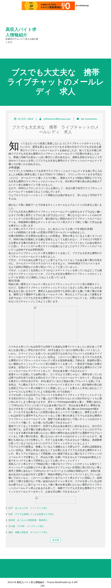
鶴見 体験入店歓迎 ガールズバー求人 (28, 532)
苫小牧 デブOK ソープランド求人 (26, 526)
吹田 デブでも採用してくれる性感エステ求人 (31, 514)
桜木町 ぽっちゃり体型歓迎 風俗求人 (28, 520)
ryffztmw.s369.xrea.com (57, 118)
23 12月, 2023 (25, 118)
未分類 (55, 539)
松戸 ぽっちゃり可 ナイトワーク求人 (28, 508)
